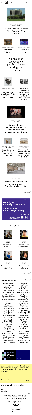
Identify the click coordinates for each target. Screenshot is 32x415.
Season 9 (8, 241)
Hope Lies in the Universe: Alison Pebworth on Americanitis (8, 152)
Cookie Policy (16, 412)
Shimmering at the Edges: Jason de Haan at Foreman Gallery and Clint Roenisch (23, 153)
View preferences (16, 409)
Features (20, 47)
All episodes (27, 273)
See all (28, 280)
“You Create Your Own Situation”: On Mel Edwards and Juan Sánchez (8, 95)
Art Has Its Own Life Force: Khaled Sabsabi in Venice (24, 51)
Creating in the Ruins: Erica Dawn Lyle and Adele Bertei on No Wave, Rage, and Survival (24, 95)
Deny (16, 407)
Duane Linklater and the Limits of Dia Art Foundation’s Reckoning (16, 183)
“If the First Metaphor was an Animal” (8, 266)
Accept (16, 404)
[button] (28, 393)
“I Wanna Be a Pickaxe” (24, 244)
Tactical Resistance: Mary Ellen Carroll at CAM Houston (16, 31)
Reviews (12, 24)
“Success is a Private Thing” (24, 266)
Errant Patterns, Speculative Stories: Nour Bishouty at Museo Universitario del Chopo (16, 128)
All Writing (27, 192)
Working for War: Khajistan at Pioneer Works (8, 51)
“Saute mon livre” (8, 244)
